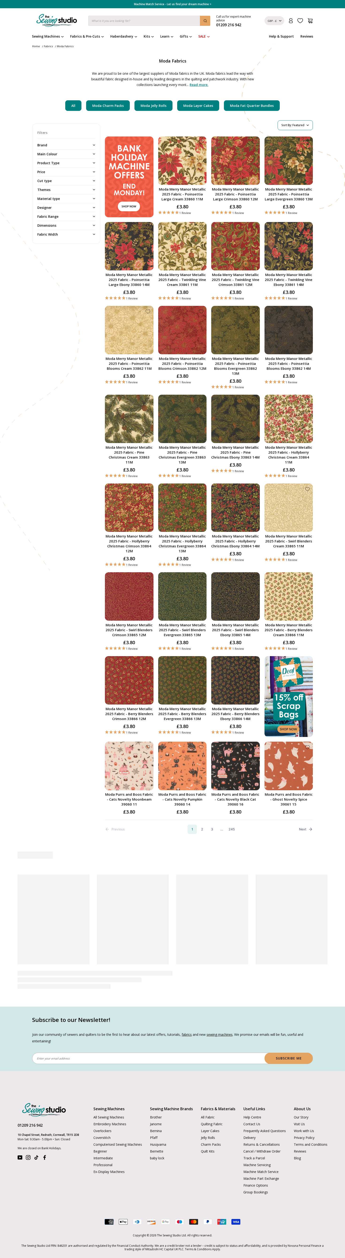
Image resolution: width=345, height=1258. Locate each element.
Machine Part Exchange (261, 1178)
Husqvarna (158, 1144)
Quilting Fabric (211, 1124)
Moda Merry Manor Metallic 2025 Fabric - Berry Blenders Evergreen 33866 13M (182, 713)
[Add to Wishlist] (201, 142)
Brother (156, 1117)
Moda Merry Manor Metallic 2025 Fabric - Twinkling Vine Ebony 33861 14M (288, 279)
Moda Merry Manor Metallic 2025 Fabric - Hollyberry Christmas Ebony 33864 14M (235, 541)
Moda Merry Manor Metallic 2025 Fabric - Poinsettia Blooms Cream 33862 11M (129, 363)
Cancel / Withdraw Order (261, 1151)
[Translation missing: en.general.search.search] (205, 21)
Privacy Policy (304, 1137)
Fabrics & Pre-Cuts (85, 36)
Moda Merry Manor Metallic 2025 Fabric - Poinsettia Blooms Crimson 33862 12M (182, 363)
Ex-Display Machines (109, 1171)
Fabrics (48, 46)
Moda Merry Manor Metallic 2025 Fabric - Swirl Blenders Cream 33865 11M (288, 541)
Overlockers (102, 1131)
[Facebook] (44, 1158)
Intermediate (103, 1158)
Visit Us (299, 1124)
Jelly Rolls (208, 1137)
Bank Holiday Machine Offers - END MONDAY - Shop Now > (172, 4)
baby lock (157, 1158)
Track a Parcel (254, 1158)
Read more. (199, 84)
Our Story (301, 1117)
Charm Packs (211, 1144)
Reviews (306, 36)
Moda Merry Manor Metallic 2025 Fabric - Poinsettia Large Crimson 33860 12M (235, 194)
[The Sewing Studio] (56, 21)
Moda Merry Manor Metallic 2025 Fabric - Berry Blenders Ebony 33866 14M (235, 713)
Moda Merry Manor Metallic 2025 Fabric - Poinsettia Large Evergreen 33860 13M (289, 194)
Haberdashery (121, 36)
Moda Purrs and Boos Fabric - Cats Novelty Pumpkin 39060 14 (182, 799)
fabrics (187, 1034)
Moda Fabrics (65, 46)
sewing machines (220, 1034)
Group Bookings (255, 1192)
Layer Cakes (210, 1131)
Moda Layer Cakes (198, 105)
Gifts (184, 36)
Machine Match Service (261, 1171)
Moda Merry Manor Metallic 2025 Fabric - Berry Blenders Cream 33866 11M (288, 630)
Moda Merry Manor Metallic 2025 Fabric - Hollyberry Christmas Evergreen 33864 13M (182, 543)
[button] (182, 213)
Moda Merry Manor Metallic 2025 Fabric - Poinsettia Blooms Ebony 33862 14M (288, 363)
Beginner (100, 1151)
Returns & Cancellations (261, 1144)
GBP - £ (272, 21)
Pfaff (153, 1137)
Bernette (156, 1151)
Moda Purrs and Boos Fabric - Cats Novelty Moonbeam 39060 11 (129, 799)
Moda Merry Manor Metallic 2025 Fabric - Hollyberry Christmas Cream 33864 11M (288, 454)
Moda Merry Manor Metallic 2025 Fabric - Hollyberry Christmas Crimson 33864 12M (129, 543)
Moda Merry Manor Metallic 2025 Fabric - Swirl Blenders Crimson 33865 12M (129, 630)
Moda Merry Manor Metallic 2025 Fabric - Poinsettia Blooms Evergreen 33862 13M (235, 366)
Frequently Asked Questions (264, 1131)
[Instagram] (28, 1158)
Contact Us (251, 1124)
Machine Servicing (257, 1165)
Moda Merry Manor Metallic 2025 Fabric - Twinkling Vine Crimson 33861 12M (235, 279)
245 (232, 829)
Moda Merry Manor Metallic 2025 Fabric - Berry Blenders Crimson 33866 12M (129, 713)
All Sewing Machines (108, 1117)
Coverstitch (102, 1137)
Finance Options (255, 1185)
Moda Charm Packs (108, 105)
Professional (102, 1165)
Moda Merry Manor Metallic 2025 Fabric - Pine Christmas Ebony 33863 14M (235, 452)
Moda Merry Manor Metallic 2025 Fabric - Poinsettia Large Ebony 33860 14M (129, 279)
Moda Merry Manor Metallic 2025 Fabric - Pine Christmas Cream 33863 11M (129, 454)
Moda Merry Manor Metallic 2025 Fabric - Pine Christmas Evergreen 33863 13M (182, 454)
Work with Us (304, 1131)
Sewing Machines (46, 36)
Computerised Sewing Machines (117, 1144)
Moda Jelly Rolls (153, 105)
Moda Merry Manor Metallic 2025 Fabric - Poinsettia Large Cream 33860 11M (182, 194)
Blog (297, 1158)
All (73, 105)
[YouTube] (20, 1158)
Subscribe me (289, 1058)
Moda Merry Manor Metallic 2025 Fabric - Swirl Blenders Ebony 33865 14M (235, 630)
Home (36, 46)
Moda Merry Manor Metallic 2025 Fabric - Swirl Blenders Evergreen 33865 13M (182, 630)
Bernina (156, 1131)
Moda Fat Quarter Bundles (252, 105)
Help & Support (281, 36)
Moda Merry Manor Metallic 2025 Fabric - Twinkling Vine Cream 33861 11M (182, 279)
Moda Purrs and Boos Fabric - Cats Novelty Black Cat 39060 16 (235, 799)
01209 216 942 (30, 1125)
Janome (156, 1124)
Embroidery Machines (109, 1124)
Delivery (249, 1137)
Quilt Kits (208, 1151)
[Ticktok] (36, 1158)
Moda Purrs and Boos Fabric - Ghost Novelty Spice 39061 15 (289, 799)
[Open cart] (310, 20)
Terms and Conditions (310, 1144)
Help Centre (252, 1117)
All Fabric (208, 1117)
